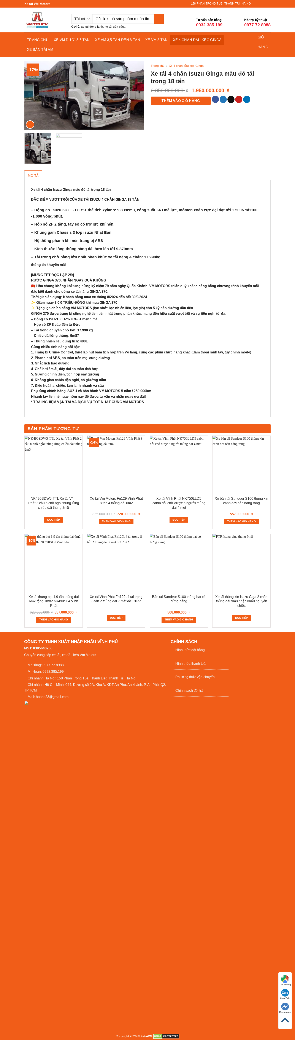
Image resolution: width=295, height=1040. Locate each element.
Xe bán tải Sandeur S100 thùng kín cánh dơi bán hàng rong (241, 501)
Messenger (285, 1012)
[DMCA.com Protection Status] (166, 1036)
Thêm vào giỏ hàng (181, 101)
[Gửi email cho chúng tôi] (264, 3)
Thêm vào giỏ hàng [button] (116, 521)
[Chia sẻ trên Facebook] (215, 99)
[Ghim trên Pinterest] (238, 99)
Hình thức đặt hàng (190, 650)
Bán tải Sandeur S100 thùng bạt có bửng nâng (179, 599)
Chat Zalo (285, 998)
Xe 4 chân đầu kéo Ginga (197, 40)
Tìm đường (285, 984)
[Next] (136, 95)
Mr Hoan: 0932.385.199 (46, 671)
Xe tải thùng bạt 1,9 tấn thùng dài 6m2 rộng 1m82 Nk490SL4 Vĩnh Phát (54, 601)
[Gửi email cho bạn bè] (231, 99)
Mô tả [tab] (33, 175)
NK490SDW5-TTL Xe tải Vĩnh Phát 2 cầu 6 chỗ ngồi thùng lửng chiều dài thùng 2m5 (53, 503)
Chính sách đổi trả (189, 690)
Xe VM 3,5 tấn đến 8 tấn (117, 40)
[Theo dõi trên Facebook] (256, 3)
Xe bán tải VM (40, 49)
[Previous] (32, 95)
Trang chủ (38, 40)
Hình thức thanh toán (191, 663)
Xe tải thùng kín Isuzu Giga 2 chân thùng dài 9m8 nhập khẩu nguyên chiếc (241, 601)
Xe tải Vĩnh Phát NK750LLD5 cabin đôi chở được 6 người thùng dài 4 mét (178, 503)
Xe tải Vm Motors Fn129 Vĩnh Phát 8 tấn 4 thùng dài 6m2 (116, 501)
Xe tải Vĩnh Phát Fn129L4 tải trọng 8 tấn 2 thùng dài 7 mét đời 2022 (116, 599)
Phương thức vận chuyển (195, 677)
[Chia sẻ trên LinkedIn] (246, 99)
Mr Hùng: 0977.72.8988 (46, 665)
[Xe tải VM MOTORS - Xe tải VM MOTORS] (44, 20)
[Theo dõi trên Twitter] (260, 3)
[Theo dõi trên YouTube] (268, 3)
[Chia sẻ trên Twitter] (223, 99)
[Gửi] (159, 19)
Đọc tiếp (53, 519)
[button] (30, 124)
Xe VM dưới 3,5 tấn (72, 40)
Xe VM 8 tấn (156, 40)
